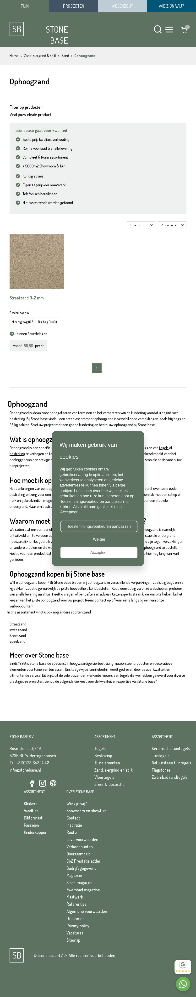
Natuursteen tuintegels (171, 762)
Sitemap (73, 940)
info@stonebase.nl (25, 770)
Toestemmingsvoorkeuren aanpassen (99, 526)
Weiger (99, 539)
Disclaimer (75, 918)
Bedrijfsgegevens (81, 868)
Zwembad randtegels (170, 777)
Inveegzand (18, 629)
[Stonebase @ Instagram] (42, 783)
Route (71, 832)
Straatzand (18, 624)
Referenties (76, 904)
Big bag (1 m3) (47, 322)
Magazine (74, 875)
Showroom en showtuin (86, 810)
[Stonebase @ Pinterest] (53, 783)
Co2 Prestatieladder (83, 861)
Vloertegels (104, 777)
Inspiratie (74, 825)
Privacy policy (77, 925)
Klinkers (30, 803)
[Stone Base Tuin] (24, 6)
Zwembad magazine (83, 889)
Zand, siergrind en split (113, 770)
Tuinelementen (107, 762)
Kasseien (31, 825)
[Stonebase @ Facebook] (32, 783)
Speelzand (17, 641)
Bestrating (103, 755)
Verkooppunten (79, 846)
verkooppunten (21, 606)
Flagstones (161, 770)
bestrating (17, 453)
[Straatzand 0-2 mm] (37, 261)
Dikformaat (33, 817)
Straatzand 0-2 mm (27, 297)
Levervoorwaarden (82, 839)
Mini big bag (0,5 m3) (22, 322)
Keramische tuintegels (171, 748)
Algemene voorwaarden (86, 911)
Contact (73, 817)
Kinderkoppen (35, 832)
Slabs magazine (79, 882)
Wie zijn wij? (76, 803)
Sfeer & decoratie (109, 784)
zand (87, 612)
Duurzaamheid (78, 853)
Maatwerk (74, 897)
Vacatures (74, 932)
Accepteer (99, 552)
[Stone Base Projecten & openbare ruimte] (73, 6)
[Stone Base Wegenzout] (122, 6)
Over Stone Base (80, 791)
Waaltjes (31, 810)
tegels (164, 447)
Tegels (100, 748)
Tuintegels (160, 755)
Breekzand (18, 635)
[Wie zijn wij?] (171, 6)
